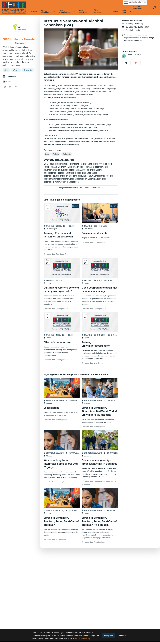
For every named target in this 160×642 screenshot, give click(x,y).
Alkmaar (33, 11)
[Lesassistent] (62, 388)
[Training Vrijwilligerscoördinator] (100, 322)
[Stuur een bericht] (10, 87)
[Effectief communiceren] (62, 322)
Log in (154, 7)
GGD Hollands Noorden (19, 39)
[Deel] (126, 63)
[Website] (4, 87)
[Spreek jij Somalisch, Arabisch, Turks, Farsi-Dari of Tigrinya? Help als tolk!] (100, 498)
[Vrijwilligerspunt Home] (14, 7)
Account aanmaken (137, 7)
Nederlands (134, 2)
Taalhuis (113, 11)
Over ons (124, 11)
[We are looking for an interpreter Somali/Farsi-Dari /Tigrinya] (62, 440)
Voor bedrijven (83, 11)
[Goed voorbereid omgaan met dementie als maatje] (100, 268)
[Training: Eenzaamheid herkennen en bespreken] (62, 213)
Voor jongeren (98, 11)
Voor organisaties (64, 11)
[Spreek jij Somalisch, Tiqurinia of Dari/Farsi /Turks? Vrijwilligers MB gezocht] (100, 388)
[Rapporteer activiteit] (136, 63)
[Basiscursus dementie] (100, 213)
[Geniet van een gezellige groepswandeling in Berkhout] (100, 440)
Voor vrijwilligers (45, 11)
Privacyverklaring (82, 638)
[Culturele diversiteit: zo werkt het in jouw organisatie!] (62, 268)
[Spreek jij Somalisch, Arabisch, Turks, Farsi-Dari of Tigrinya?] (62, 498)
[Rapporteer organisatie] (16, 87)
